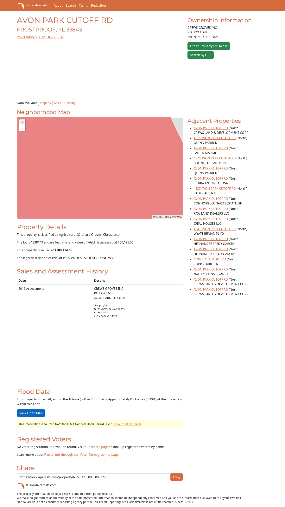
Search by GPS (200, 55)
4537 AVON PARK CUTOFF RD (215, 188)
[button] (22, 122)
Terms (83, 5)
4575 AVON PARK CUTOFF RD (215, 158)
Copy (176, 477)
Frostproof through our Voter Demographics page (81, 454)
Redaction (98, 5)
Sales (57, 103)
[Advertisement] (100, 69)
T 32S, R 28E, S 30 (51, 37)
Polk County (26, 37)
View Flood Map (31, 413)
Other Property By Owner (209, 46)
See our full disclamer (127, 424)
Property (45, 103)
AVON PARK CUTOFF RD (211, 128)
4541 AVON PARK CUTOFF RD (215, 229)
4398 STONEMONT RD (210, 259)
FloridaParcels (36, 5)
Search (71, 5)
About (58, 5)
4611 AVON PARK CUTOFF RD (215, 138)
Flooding (70, 103)
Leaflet (159, 216)
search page (100, 447)
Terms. (189, 502)
